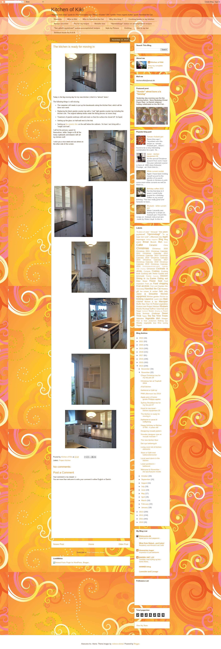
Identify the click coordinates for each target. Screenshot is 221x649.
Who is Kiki (72, 19)
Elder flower (141, 281)
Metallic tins (100, 24)
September (146, 479)
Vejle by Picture (112, 28)
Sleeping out (158, 311)
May (143, 493)
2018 (141, 352)
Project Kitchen (64, 460)
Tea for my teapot (81, 24)
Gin (166, 286)
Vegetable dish (152, 318)
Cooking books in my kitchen (141, 19)
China (166, 245)
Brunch (153, 242)
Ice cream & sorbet (149, 291)
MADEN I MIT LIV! (146, 557)
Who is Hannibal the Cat (93, 19)
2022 (141, 338)
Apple (165, 237)
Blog (161, 239)
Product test (141, 306)
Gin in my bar (143, 28)
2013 (141, 512)
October (144, 476)
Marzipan (163, 301)
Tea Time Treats (160, 316)
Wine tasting (163, 323)
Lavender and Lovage (148, 571)
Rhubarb (164, 306)
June (143, 490)
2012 (141, 515)
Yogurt (139, 325)
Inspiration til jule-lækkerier (149, 552)
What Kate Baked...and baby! (151, 543)
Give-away (140, 289)
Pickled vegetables (160, 304)
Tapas (144, 316)
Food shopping (160, 283)
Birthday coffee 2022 (155, 189)
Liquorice (148, 299)
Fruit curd (153, 286)
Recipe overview (61, 24)
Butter (166, 242)
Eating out (163, 278)
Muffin (138, 304)
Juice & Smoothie (147, 294)
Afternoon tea (156, 237)
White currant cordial (155, 171)
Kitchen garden (153, 296)
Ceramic (153, 245)
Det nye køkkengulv (149, 443)
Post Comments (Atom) (96, 552)
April (143, 497)
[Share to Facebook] (92, 457)
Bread (145, 242)
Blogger (136, 644)
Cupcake (156, 276)
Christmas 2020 (160, 249)
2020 (141, 345)
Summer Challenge (151, 313)
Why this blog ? (116, 19)
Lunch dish (158, 299)
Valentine (140, 318)
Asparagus (140, 239)
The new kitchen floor (149, 440)
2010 (141, 522)
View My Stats (142, 625)
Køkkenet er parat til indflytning (149, 421)
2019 (141, 348)
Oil (151, 304)
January (144, 507)
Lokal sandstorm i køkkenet (148, 465)
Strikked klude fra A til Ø (64, 33)
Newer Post (58, 544)
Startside (58, 19)
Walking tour (163, 321)
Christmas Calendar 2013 (147, 255)
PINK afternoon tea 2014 (151, 394)
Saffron (153, 309)
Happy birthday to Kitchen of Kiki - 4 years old (151, 426)
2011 (141, 519)
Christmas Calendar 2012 (155, 253)
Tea (149, 316)
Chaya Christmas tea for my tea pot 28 (151, 376)
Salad (158, 309)
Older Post (123, 544)
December (145, 369)
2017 (141, 355)
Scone (151, 311)
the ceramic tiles (71, 124)
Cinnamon (151, 269)
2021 (141, 341)
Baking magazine (152, 239)
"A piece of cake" (143, 232)
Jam (161, 291)
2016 (141, 359)
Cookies (156, 271)
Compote (147, 271)
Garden (161, 286)
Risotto (139, 309)
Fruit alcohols (142, 286)
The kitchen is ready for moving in (150, 415)
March (144, 500)
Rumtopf (145, 309)
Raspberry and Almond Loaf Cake (151, 545)
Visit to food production (146, 321)
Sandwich (145, 311)
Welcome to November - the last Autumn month (151, 470)
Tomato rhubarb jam (155, 137)
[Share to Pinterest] (95, 457)
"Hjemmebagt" (154, 234)
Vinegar (165, 318)
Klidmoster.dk (145, 536)
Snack (165, 311)
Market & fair (151, 302)
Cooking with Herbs (149, 273)
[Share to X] (90, 457)
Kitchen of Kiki (67, 9)
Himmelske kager (146, 550)
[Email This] (85, 457)
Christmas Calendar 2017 (155, 260)
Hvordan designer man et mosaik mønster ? (151, 435)
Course (148, 276)
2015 (141, 362)
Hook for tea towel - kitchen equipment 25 (150, 409)
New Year (146, 304)
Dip (148, 278)
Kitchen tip (164, 296)
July (143, 486)
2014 (141, 366)
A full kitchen (146, 387)
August (144, 483)
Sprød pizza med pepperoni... (150, 538)
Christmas (142, 248)
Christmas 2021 (143, 251)
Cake (139, 244)
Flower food (155, 281)
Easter (153, 278)
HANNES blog (145, 567)
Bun (160, 242)
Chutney (143, 269)
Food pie (148, 284)
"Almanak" (154, 232)
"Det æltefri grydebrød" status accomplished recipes (77, 28)
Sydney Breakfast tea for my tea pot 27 (151, 404)
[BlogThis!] (87, 457)
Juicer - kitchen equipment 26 (153, 155)
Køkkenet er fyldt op (149, 390)
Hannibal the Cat (153, 288)
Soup (138, 313)
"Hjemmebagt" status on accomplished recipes (131, 24)
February (145, 504)
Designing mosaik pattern (151, 431)
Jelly (166, 291)
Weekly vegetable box (146, 323)
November (145, 372)
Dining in (140, 278)
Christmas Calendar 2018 (147, 262)
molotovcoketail (118, 644)
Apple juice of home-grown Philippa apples (151, 398)
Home (91, 544)
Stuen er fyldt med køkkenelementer (149, 454)
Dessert (164, 276)
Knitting (127, 28)
